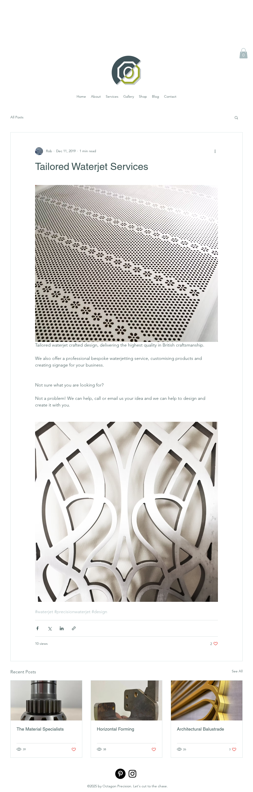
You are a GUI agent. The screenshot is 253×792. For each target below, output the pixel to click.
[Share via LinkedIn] (61, 628)
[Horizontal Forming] (126, 700)
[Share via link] (73, 628)
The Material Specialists (40, 729)
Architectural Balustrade (200, 729)
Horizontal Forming (115, 729)
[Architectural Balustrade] (206, 700)
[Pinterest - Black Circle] (120, 774)
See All (237, 671)
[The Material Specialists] (46, 700)
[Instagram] (132, 774)
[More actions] (215, 151)
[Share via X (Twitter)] (49, 628)
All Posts (16, 117)
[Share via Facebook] (37, 628)
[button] (243, 53)
